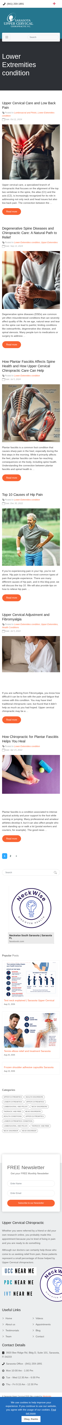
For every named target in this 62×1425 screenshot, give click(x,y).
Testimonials (12, 1330)
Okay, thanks (31, 1419)
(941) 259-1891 (15, 3)
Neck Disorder (11, 1131)
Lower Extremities (13, 1102)
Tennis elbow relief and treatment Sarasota (27, 1051)
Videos (39, 1318)
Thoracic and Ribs (12, 1111)
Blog (38, 1330)
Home (9, 1318)
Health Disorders (34, 1097)
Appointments (43, 1324)
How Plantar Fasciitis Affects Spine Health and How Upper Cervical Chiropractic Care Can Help (28, 366)
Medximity (47, 1396)
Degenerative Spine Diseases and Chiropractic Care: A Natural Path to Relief (29, 232)
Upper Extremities (49, 242)
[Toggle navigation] (6, 37)
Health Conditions (10, 627)
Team (9, 1336)
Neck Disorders (39, 1107)
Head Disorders (33, 1111)
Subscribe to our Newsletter (31, 1203)
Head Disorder (29, 1131)
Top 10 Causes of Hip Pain (22, 494)
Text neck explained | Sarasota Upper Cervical (29, 1000)
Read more (11, 211)
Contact (40, 1336)
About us (10, 1324)
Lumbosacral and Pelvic (25, 112)
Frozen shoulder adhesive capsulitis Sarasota (29, 1067)
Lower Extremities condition (27, 242)
